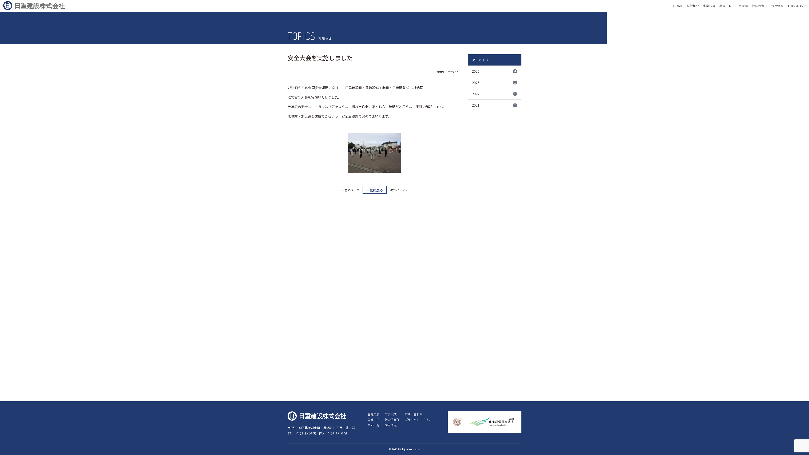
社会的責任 (760, 6)
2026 (494, 71)
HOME (678, 6)
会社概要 (693, 6)
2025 (494, 82)
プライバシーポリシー (419, 419)
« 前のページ (350, 190)
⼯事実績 (741, 6)
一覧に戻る (374, 190)
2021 (494, 105)
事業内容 (709, 6)
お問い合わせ (797, 6)
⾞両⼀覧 (725, 6)
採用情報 (777, 6)
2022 (494, 93)
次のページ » (398, 190)
